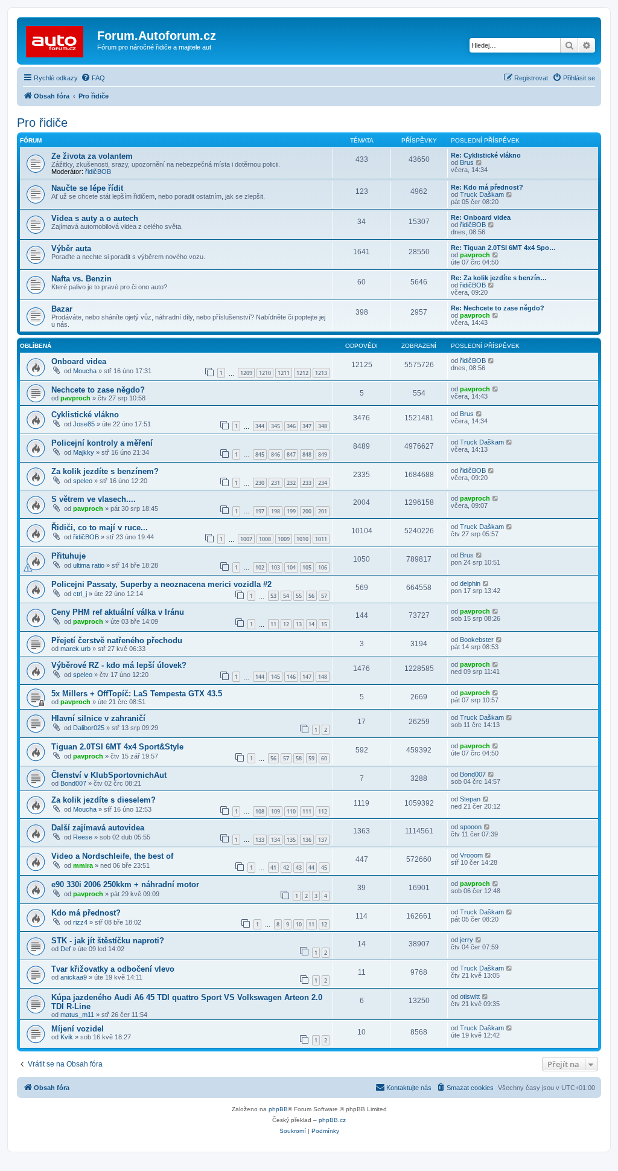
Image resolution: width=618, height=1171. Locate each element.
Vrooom (471, 855)
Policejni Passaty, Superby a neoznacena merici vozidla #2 (161, 584)
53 (273, 596)
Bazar (61, 308)
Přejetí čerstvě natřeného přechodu (116, 640)
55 (299, 596)
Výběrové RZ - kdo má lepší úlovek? (118, 665)
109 (275, 811)
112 (322, 811)
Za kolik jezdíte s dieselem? (103, 799)
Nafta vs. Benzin (81, 278)
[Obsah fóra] (58, 39)
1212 (302, 373)
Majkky (83, 452)
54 (286, 596)
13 (299, 624)
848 (306, 454)
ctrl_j (80, 593)
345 (275, 426)
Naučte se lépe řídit (87, 188)
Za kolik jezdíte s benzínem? (105, 471)
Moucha (85, 370)
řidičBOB (98, 171)
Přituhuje (68, 555)
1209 (246, 373)
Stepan (470, 799)
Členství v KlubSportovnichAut (109, 775)
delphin (470, 583)
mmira (83, 865)
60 (324, 758)
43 (299, 867)
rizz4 (80, 922)
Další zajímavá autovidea (97, 827)
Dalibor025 (88, 727)
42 (286, 867)
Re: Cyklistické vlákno (486, 155)
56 (311, 596)
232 (291, 483)
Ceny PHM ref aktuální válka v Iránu (117, 612)
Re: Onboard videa (481, 217)
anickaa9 (73, 977)
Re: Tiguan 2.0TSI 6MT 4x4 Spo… (503, 247)
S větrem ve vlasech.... (93, 499)
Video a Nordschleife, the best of (112, 856)
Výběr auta (71, 248)
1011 (321, 539)
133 (259, 840)
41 (273, 867)
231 (275, 483)
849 (322, 454)
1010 (302, 539)
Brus (467, 162)
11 (273, 624)
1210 (265, 373)
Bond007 (73, 783)
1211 (284, 373)
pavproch (475, 254)
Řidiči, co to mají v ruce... (99, 527)
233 (306, 483)
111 (306, 811)
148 (322, 677)
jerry (466, 939)
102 (259, 567)
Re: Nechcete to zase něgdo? (497, 308)
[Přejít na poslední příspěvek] (491, 360)
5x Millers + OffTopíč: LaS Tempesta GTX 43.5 (136, 693)
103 (275, 567)
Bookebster (477, 639)
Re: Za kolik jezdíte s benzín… (499, 277)
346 (291, 426)
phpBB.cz (332, 1120)
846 (275, 454)
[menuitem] (93, 78)
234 (322, 483)
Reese (82, 837)
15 (324, 624)
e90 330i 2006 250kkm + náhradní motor (125, 884)
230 (259, 483)
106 (322, 567)
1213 (321, 373)
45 (324, 867)
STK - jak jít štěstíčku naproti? (107, 940)
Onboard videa (78, 361)
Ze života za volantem (92, 156)
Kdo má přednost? (86, 912)
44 (311, 867)
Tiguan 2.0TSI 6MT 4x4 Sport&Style (117, 746)
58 (299, 758)
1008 (265, 539)
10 (299, 924)
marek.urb (75, 648)
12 (286, 624)
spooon (471, 826)
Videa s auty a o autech (94, 218)
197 (259, 511)
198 (275, 511)
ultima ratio (88, 565)
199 (291, 511)
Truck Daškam (482, 194)
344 (259, 426)
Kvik (66, 1037)
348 (322, 426)
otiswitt (470, 996)
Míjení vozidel (77, 1028)
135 (291, 840)
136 (306, 840)
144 (259, 677)
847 (291, 454)
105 (306, 567)
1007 (246, 539)
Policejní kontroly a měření (102, 443)
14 (311, 624)
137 (322, 840)
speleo (82, 480)
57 (324, 596)
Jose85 (84, 424)
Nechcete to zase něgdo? (98, 389)
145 (275, 677)
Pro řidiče (42, 122)
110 (291, 811)
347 (306, 426)
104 (291, 567)
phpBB (278, 1109)
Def (65, 948)
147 (306, 677)
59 (311, 758)
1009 (284, 539)
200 (306, 511)
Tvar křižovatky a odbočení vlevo (112, 969)
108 (259, 811)
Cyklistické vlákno (85, 414)
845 (259, 454)
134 (275, 840)
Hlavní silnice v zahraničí (98, 718)
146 (291, 677)
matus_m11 (77, 1014)
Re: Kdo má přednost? (487, 187)
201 (322, 511)
